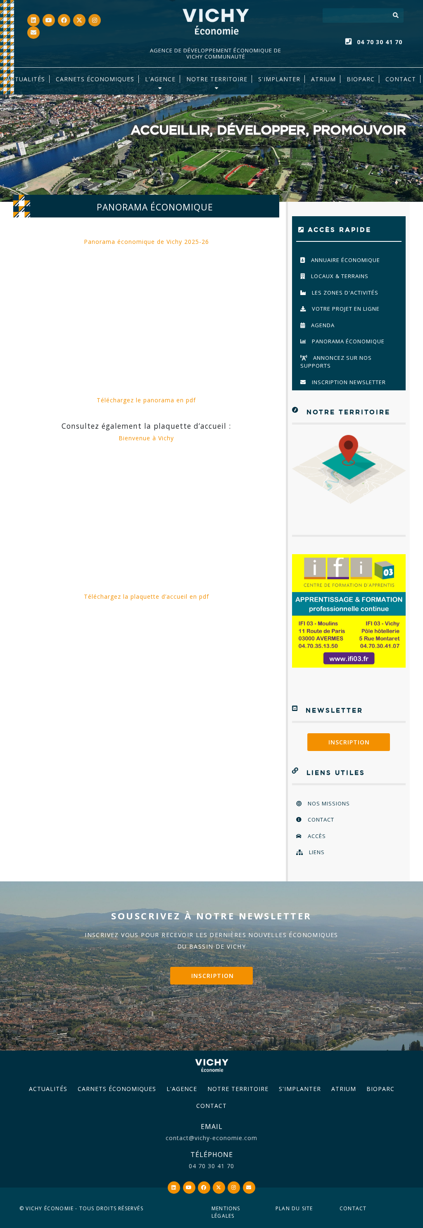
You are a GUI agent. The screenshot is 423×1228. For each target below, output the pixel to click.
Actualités (26, 79)
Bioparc (361, 79)
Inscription (349, 742)
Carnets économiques (95, 79)
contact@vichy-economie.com (211, 1138)
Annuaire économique (344, 260)
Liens (316, 852)
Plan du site (294, 1208)
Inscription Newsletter (348, 382)
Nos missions (328, 803)
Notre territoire (216, 79)
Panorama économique (347, 341)
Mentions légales (226, 1212)
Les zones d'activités (344, 292)
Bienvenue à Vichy (146, 438)
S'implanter (279, 79)
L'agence (160, 79)
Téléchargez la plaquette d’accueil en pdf (146, 596)
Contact (400, 79)
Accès (316, 836)
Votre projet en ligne (345, 308)
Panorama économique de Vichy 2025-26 (146, 242)
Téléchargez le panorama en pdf (146, 400)
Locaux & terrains (338, 276)
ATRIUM (323, 79)
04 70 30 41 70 (379, 42)
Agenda (322, 325)
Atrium (343, 1089)
